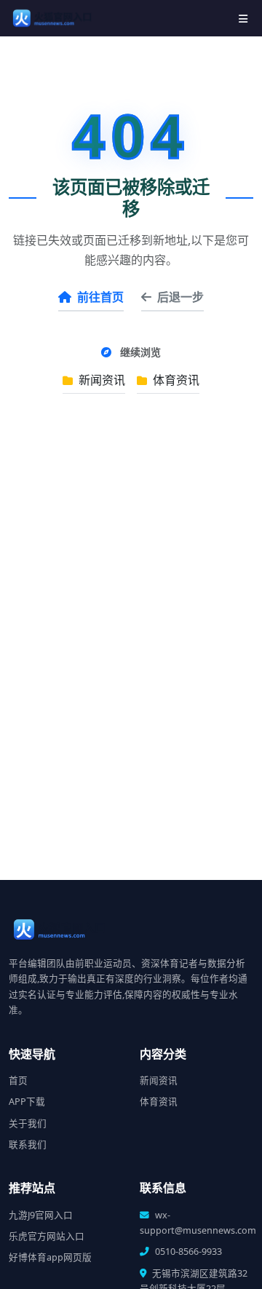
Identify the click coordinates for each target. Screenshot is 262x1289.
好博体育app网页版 (50, 1257)
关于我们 (28, 1123)
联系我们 (28, 1144)
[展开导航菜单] (243, 18)
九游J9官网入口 (41, 1215)
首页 (18, 1080)
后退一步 (180, 297)
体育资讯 (174, 380)
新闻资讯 (100, 380)
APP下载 (27, 1101)
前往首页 (100, 297)
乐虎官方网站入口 (46, 1236)
